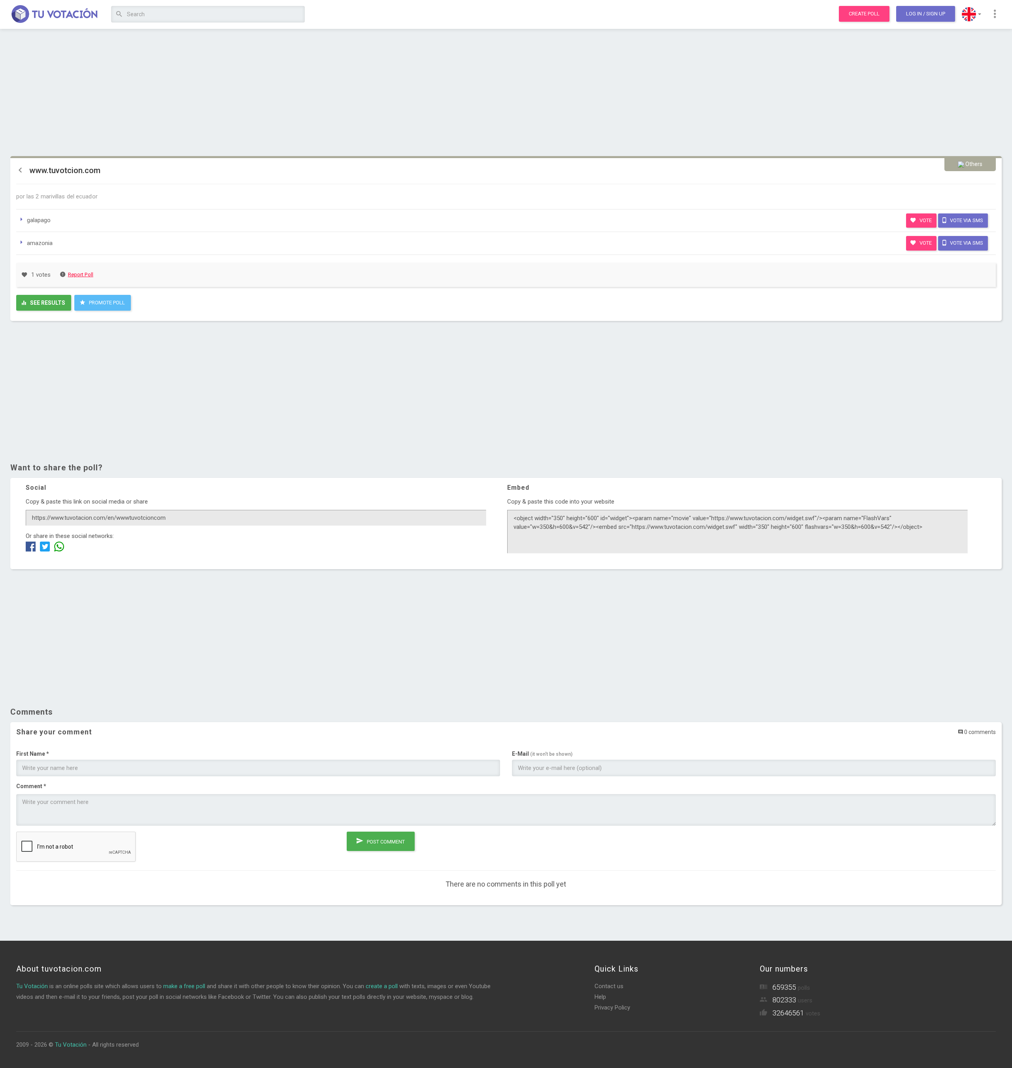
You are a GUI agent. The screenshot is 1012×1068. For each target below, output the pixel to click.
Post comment (385, 842)
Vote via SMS (966, 220)
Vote (925, 220)
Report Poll (80, 274)
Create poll (864, 14)
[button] (971, 14)
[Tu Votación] (54, 15)
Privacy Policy (612, 1007)
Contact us (609, 986)
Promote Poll (106, 303)
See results (47, 303)
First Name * (32, 754)
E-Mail (542, 754)
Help (600, 996)
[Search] (119, 14)
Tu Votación (32, 986)
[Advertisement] (506, 93)
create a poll (382, 986)
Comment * (31, 786)
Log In (925, 14)
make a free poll (184, 986)
